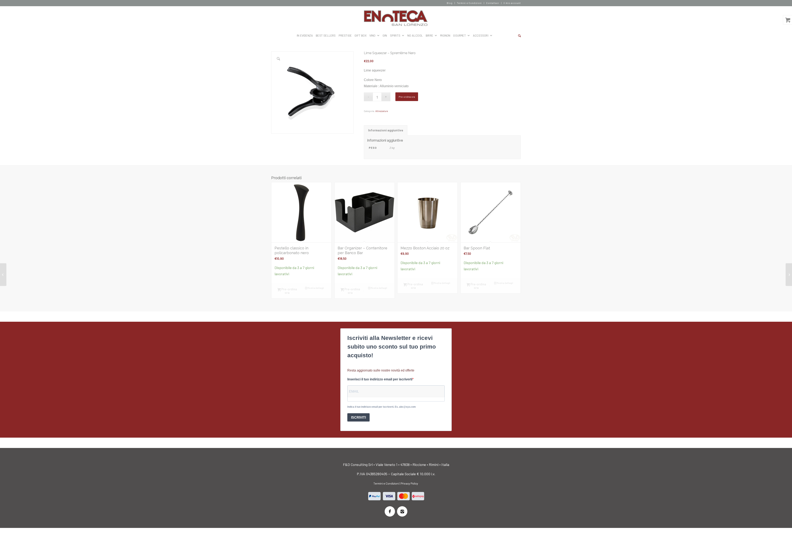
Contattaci (492, 3)
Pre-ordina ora (407, 96)
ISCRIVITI (358, 417)
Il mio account (512, 3)
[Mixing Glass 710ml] (789, 274)
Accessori (480, 35)
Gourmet (459, 35)
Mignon (445, 35)
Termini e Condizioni (469, 3)
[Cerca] (519, 35)
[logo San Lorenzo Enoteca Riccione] (396, 18)
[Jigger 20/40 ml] (3, 274)
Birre (429, 35)
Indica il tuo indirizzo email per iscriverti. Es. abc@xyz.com (381, 406)
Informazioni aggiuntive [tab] (385, 130)
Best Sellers (326, 35)
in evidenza (305, 35)
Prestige (345, 35)
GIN (385, 35)
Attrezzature (381, 111)
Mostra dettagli (315, 288)
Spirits (395, 35)
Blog (450, 3)
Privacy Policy (409, 483)
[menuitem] (450, 3)
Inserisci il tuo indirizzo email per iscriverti (379, 379)
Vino (372, 35)
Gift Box (361, 35)
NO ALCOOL (415, 35)
